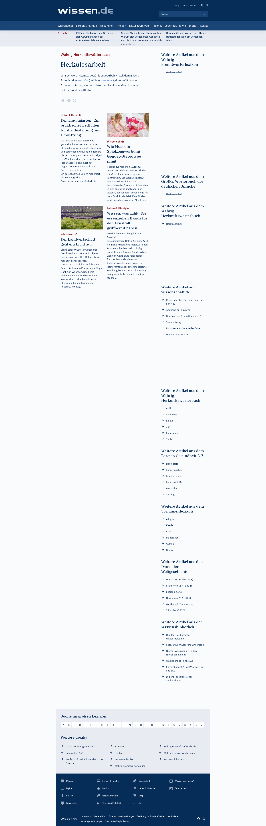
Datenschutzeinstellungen (122, 816)
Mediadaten (173, 816)
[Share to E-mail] (62, 100)
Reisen (121, 25)
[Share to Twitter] (74, 100)
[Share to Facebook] (69, 100)
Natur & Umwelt (139, 25)
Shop (176, 5)
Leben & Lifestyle (175, 25)
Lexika (204, 25)
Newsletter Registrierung (117, 821)
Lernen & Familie (86, 25)
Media (193, 5)
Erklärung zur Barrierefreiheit (151, 816)
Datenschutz (100, 816)
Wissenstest (65, 25)
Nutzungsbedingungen (92, 821)
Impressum (86, 816)
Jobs (184, 5)
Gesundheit (107, 25)
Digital (193, 25)
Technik (157, 25)
